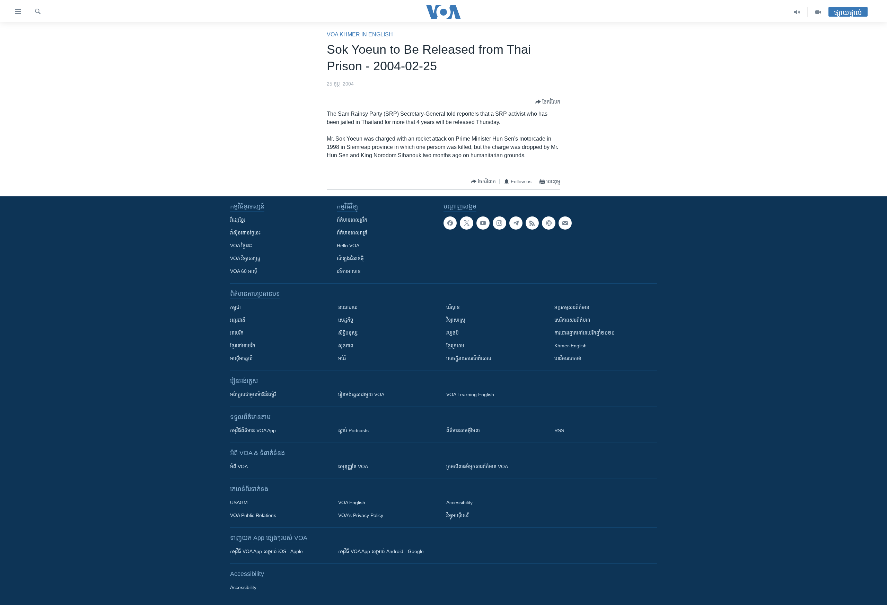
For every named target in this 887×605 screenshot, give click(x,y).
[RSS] (532, 223)
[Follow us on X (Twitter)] (466, 223)
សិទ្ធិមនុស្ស (348, 333)
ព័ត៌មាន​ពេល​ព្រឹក (352, 220)
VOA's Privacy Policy (360, 515)
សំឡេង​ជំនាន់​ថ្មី (350, 258)
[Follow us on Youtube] (483, 223)
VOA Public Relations (253, 515)
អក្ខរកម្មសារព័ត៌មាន (571, 307)
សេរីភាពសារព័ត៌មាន (572, 320)
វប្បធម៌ (452, 333)
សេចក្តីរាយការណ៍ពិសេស (468, 358)
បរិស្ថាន (453, 307)
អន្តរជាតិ (237, 320)
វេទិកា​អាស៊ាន (349, 271)
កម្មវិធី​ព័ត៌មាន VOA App (253, 430)
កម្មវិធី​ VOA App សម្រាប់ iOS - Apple (266, 551)
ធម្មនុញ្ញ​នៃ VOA (353, 466)
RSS (559, 430)
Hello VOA (348, 245)
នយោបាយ (348, 307)
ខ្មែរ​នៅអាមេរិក (242, 345)
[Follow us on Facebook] (450, 223)
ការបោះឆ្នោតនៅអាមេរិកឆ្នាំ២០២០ (584, 333)
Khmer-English (570, 345)
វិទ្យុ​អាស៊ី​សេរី (457, 515)
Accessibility (459, 502)
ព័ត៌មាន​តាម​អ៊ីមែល (463, 430)
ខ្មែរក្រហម (455, 345)
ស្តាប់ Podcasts (353, 430)
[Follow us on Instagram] (499, 223)
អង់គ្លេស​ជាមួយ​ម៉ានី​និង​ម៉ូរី (253, 394)
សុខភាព (345, 345)
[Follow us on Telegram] (515, 223)
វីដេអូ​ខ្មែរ (237, 220)
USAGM (239, 502)
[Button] (547, 102)
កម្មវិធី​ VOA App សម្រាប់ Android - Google (381, 551)
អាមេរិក (237, 333)
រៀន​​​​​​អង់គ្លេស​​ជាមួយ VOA (361, 394)
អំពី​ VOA (239, 466)
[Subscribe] (565, 223)
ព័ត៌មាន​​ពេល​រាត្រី (352, 232)
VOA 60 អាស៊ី (243, 271)
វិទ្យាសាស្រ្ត (455, 320)
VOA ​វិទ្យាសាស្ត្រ (245, 258)
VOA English (351, 502)
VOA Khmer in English (360, 34)
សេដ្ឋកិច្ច (345, 320)
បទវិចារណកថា (567, 358)
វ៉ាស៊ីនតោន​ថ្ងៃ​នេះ (245, 232)
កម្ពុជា (235, 307)
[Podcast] (548, 223)
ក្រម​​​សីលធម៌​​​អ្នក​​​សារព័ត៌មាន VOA (477, 466)
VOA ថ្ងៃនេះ (241, 245)
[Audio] (797, 12)
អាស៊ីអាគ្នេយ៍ (241, 358)
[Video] (818, 12)
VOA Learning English (470, 394)
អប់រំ (342, 358)
